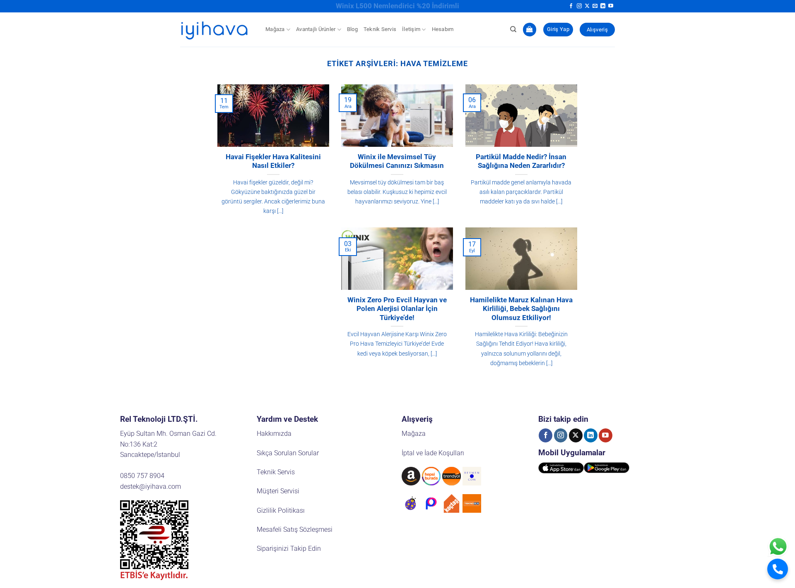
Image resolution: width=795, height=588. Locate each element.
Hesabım (443, 29)
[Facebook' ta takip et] (571, 6)
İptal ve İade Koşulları (433, 453)
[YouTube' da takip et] (610, 6)
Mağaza (275, 29)
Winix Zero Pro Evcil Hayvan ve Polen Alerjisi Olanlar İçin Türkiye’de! (397, 309)
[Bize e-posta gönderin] (595, 6)
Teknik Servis (380, 29)
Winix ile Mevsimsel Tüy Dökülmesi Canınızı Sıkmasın (397, 161)
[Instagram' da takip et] (579, 6)
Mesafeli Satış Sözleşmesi (294, 529)
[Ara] (513, 29)
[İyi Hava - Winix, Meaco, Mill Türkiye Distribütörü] (216, 29)
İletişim (411, 29)
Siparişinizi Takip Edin (289, 548)
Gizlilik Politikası (281, 510)
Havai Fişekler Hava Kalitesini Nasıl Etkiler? (273, 161)
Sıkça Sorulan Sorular (288, 453)
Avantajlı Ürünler (315, 29)
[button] (529, 29)
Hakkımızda (274, 433)
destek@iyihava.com (150, 486)
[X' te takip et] (587, 6)
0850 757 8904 (142, 476)
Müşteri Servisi (278, 491)
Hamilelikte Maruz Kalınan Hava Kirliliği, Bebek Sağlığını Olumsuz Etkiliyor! (521, 309)
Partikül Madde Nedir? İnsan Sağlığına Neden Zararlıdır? (521, 161)
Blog (352, 29)
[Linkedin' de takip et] (602, 6)
